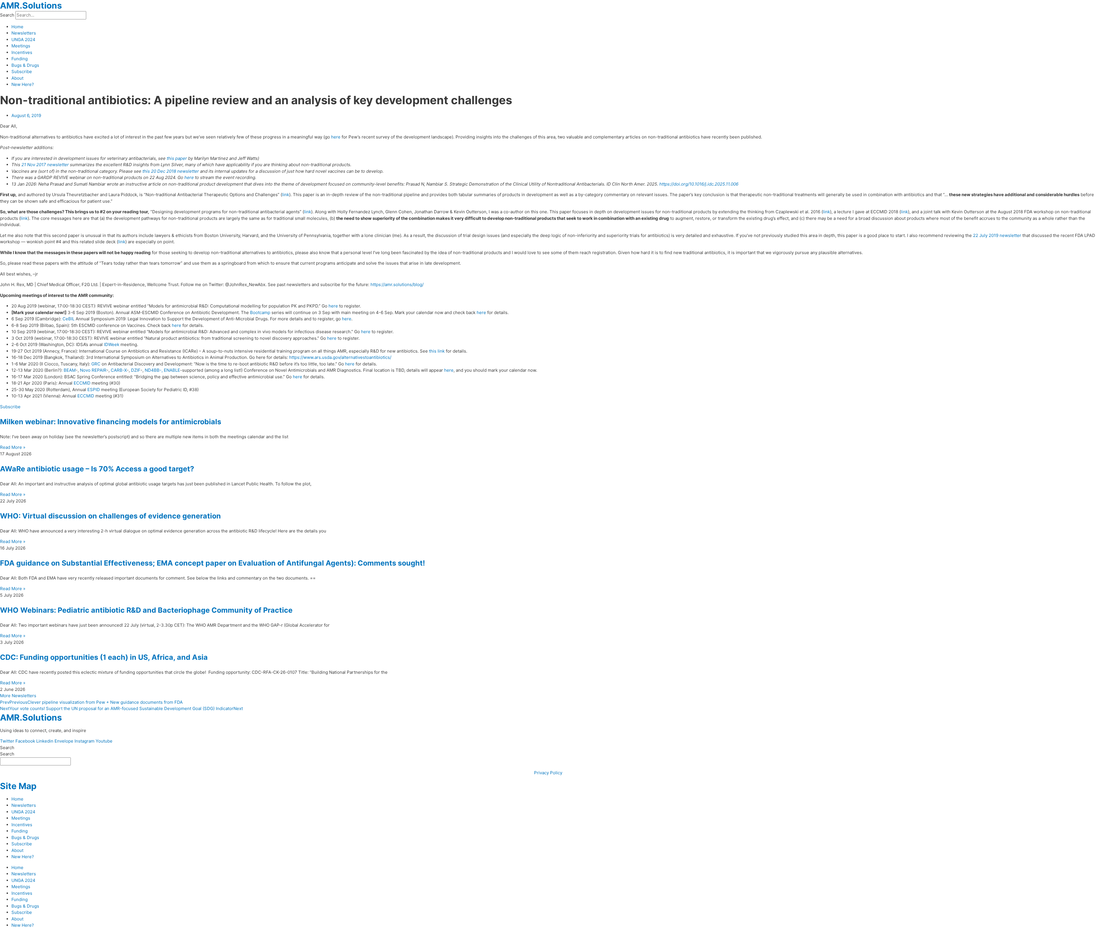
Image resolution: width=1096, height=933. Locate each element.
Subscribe (21, 71)
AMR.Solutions (31, 5)
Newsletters (23, 33)
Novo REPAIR (93, 370)
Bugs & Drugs (25, 65)
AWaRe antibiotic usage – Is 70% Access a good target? (97, 469)
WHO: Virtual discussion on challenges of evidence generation (110, 516)
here (336, 137)
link (285, 194)
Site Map (18, 786)
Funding (19, 58)
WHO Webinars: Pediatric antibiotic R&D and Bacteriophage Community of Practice (146, 610)
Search (7, 15)
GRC (95, 364)
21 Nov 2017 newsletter (45, 164)
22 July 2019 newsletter (997, 235)
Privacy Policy (548, 772)
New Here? (22, 84)
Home (17, 26)
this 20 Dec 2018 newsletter (170, 171)
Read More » (12, 447)
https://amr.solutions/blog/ (397, 284)
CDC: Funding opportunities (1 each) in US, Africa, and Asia (104, 657)
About (17, 78)
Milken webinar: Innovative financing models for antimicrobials (110, 421)
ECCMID (82, 383)
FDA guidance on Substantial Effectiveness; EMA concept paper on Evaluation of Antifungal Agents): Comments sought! (212, 563)
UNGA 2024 (23, 39)
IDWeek (111, 344)
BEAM (70, 370)
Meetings (20, 46)
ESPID (93, 389)
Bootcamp (260, 312)
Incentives (21, 52)
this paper (177, 158)
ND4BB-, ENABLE (162, 370)
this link (437, 351)
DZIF (135, 370)
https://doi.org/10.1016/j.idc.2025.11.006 (698, 184)
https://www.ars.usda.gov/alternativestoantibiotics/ (340, 357)
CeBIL (68, 318)
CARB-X (119, 370)
